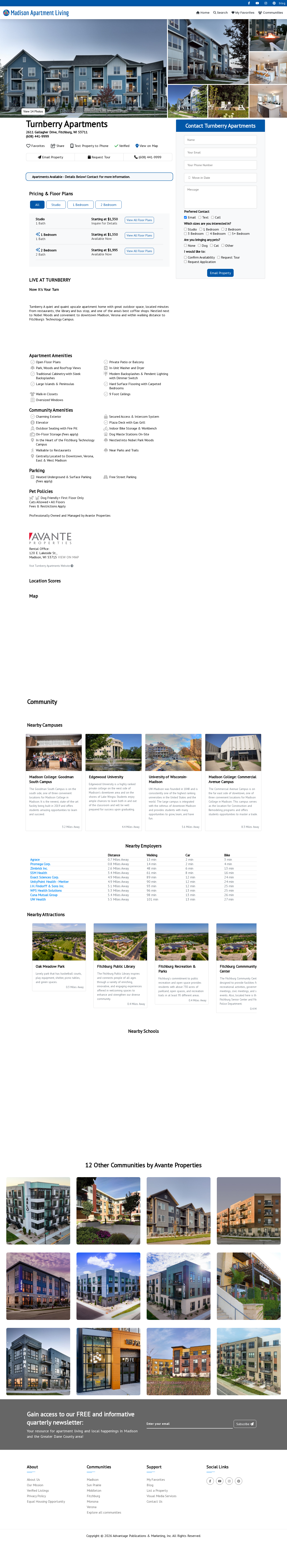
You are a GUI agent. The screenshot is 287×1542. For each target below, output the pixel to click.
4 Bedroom (218, 233)
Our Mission (35, 1485)
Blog (150, 1485)
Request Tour (230, 257)
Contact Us (154, 1501)
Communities (272, 13)
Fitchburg (93, 1496)
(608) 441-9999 (37, 136)
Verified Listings (38, 1490)
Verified (123, 146)
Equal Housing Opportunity (46, 1501)
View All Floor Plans (139, 220)
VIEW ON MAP (68, 557)
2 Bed (108, 205)
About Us (33, 1479)
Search (222, 13)
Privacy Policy (36, 1496)
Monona (92, 1501)
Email (192, 217)
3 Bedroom (196, 233)
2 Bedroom (233, 229)
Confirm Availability (201, 257)
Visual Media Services (161, 1496)
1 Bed (80, 205)
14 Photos (33, 111)
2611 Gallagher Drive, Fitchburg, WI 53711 (57, 132)
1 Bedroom (211, 229)
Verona (91, 1507)
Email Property (220, 273)
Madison (93, 1479)
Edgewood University (106, 776)
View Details (36, 1219)
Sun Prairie (94, 1485)
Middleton (94, 1490)
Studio (56, 205)
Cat (216, 245)
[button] (21, 71)
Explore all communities (104, 1512)
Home (204, 13)
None (191, 245)
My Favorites (244, 13)
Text (205, 217)
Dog (205, 245)
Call (218, 217)
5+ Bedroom (241, 233)
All (37, 205)
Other (229, 245)
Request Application (202, 262)
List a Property (157, 1490)
